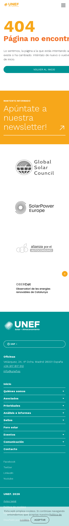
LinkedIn (8, 473)
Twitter (8, 467)
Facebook (9, 461)
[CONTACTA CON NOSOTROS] (65, 274)
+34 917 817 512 (14, 366)
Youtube (8, 478)
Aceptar (39, 519)
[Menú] (63, 5)
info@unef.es (12, 371)
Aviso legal (10, 501)
